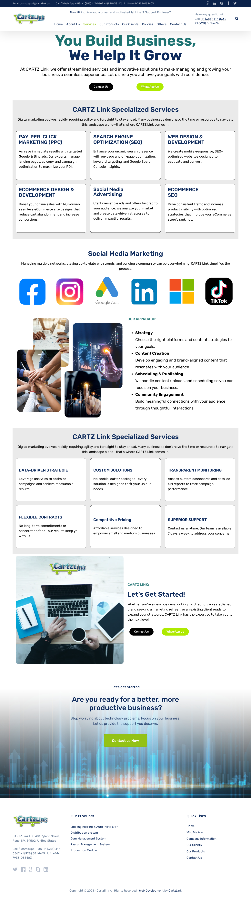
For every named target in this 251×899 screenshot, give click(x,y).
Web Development (151, 890)
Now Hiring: (78, 12)
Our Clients (130, 24)
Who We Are (194, 832)
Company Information (201, 838)
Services (89, 24)
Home (58, 24)
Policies (147, 24)
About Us (73, 24)
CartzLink (175, 890)
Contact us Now (125, 740)
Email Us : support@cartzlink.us (31, 3)
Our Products (109, 24)
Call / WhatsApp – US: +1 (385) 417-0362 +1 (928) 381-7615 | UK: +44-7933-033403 (105, 3)
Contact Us (178, 24)
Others (161, 24)
